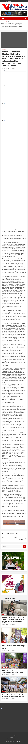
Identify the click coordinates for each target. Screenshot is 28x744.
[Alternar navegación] (3, 18)
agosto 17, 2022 (5, 68)
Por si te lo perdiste (8, 598)
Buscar (24, 546)
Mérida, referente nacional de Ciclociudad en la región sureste (13, 538)
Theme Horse (16, 739)
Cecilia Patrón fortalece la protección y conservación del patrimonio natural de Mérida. (14, 646)
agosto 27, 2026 (5, 624)
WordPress (18, 741)
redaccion (12, 68)
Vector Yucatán (17, 738)
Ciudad (4, 49)
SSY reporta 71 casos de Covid (11, 533)
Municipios (5, 667)
